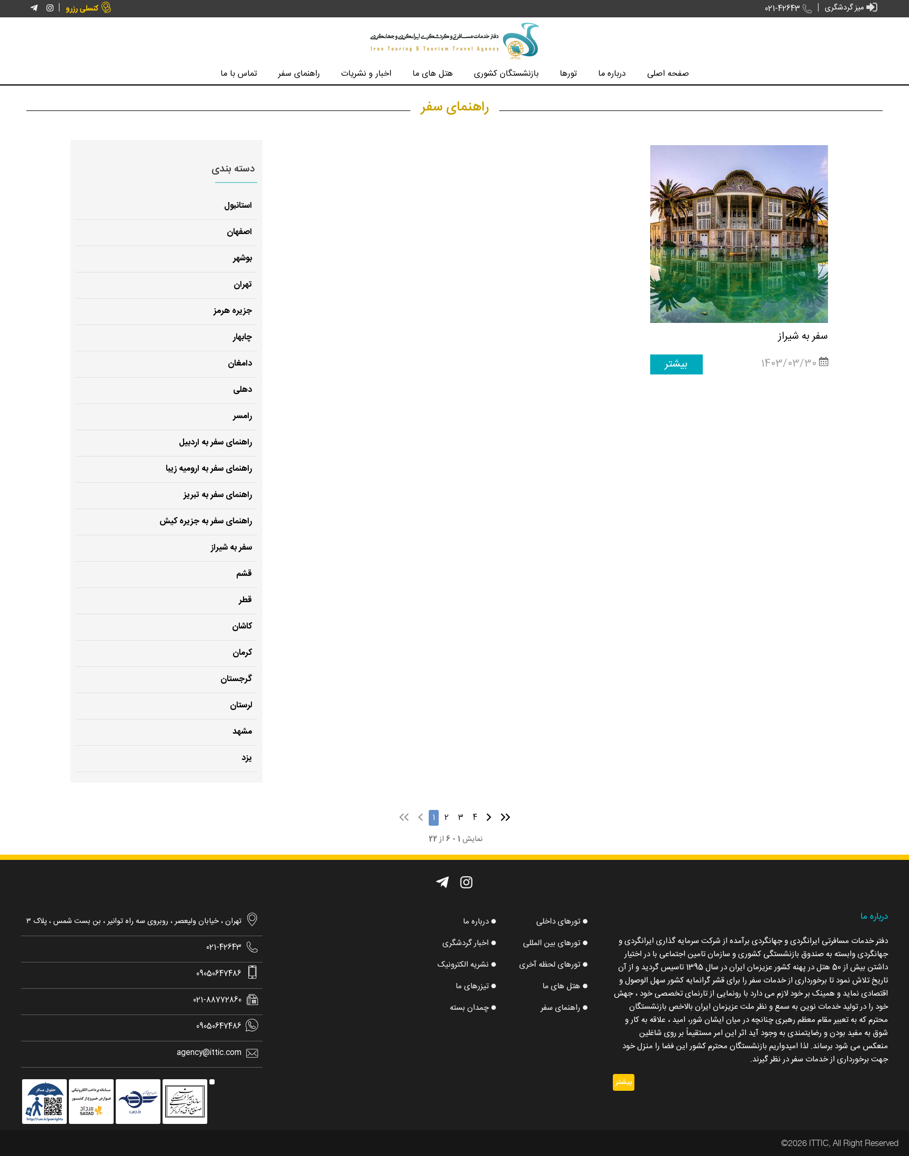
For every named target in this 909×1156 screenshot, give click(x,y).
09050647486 (218, 974)
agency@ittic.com (209, 1053)
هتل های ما (561, 986)
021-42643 (782, 9)
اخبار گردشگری (465, 943)
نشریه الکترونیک (463, 964)
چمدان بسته (469, 1008)
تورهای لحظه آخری (549, 964)
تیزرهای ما (472, 986)
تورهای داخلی (558, 921)
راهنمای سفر (560, 1008)
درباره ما (476, 921)
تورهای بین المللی (551, 943)
